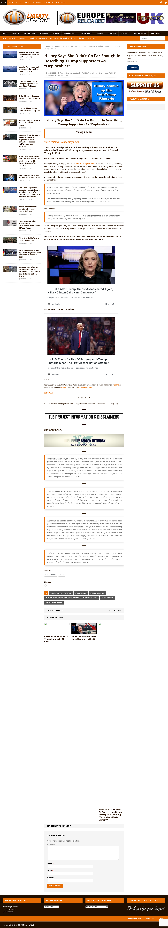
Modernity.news (90, 598)
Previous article (55, 610)
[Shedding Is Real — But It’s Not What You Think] (10, 179)
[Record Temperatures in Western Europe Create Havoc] (10, 124)
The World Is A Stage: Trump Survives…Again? (29, 109)
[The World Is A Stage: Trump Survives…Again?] (10, 112)
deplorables (80, 593)
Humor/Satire (140, 33)
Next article (115, 610)
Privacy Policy (134, 919)
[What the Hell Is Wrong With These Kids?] (10, 242)
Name (50, 863)
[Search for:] (152, 38)
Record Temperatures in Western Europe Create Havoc (29, 122)
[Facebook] (161, 2)
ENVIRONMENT (86, 33)
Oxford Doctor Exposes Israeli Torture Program (29, 97)
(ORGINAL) (48, 393)
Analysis (104, 73)
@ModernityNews (85, 387)
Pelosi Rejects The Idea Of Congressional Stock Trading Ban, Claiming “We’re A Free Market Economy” (110, 814)
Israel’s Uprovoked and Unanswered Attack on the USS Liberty (29, 54)
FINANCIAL (112, 33)
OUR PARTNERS (49, 3)
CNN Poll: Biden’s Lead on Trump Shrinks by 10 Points (56, 639)
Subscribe (133, 68)
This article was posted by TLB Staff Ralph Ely (78, 73)
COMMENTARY (70, 33)
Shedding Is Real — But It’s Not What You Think (29, 176)
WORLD (56, 33)
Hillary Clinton (97, 593)
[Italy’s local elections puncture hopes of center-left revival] (10, 210)
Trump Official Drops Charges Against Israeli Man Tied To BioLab (29, 83)
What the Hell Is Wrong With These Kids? (29, 239)
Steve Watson (107, 598)
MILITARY (125, 33)
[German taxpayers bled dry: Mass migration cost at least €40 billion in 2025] (10, 254)
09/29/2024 (51, 73)
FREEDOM (44, 33)
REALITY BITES (61, 3)
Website (50, 878)
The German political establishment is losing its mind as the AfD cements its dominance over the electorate (29, 192)
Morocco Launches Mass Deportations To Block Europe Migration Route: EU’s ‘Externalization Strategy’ (29, 271)
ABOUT (3, 3)
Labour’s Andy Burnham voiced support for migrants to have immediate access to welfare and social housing (29, 140)
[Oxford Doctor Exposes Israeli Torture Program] (10, 100)
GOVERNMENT (29, 33)
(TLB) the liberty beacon (61, 593)
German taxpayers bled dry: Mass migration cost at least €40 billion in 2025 (30, 253)
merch (63, 387)
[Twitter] (166, 2)
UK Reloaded (8, 912)
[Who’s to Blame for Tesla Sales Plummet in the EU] (84, 632)
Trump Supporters (54, 602)
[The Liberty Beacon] (26, 17)
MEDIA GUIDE (37, 3)
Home (4, 33)
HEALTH (15, 33)
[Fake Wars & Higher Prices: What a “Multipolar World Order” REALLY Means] (10, 225)
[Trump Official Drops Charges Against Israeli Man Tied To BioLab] (10, 85)
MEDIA (100, 33)
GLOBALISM (155, 33)
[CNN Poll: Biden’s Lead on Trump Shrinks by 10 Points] (56, 632)
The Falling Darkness (11, 906)
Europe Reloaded (9, 909)
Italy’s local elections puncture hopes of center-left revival (28, 208)
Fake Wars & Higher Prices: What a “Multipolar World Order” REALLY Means (29, 224)
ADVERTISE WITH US (14, 3)
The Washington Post (85, 163)
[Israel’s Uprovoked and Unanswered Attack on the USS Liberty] (10, 56)
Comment (51, 845)
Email (49, 870)
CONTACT (27, 3)
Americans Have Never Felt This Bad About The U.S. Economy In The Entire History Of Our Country (29, 160)
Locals (116, 385)
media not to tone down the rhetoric (62, 598)
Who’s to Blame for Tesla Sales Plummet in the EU (83, 637)
